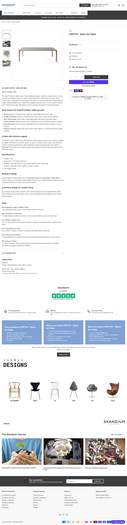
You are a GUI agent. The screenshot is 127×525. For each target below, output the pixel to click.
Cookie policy (68, 505)
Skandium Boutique (8, 502)
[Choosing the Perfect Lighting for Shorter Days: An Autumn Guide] (63, 451)
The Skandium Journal (9, 495)
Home (3, 22)
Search (86, 5)
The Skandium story (70, 500)
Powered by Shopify (17, 522)
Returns (35, 505)
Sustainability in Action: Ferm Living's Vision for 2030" (19, 468)
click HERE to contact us (103, 498)
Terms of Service (38, 495)
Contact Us (67, 495)
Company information (71, 502)
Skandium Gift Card (8, 500)
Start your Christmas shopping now (96, 468)
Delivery (35, 502)
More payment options (88, 85)
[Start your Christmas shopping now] (105, 451)
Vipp (70, 31)
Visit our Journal (116, 434)
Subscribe (98, 481)
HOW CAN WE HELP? (102, 495)
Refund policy (37, 500)
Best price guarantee (39, 498)
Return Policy (63, 354)
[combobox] (56, 5)
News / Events (68, 498)
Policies (35, 507)
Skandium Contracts (8, 498)
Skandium (9, 522)
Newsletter (5, 507)
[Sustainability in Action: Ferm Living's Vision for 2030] (22, 451)
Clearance (5, 505)
